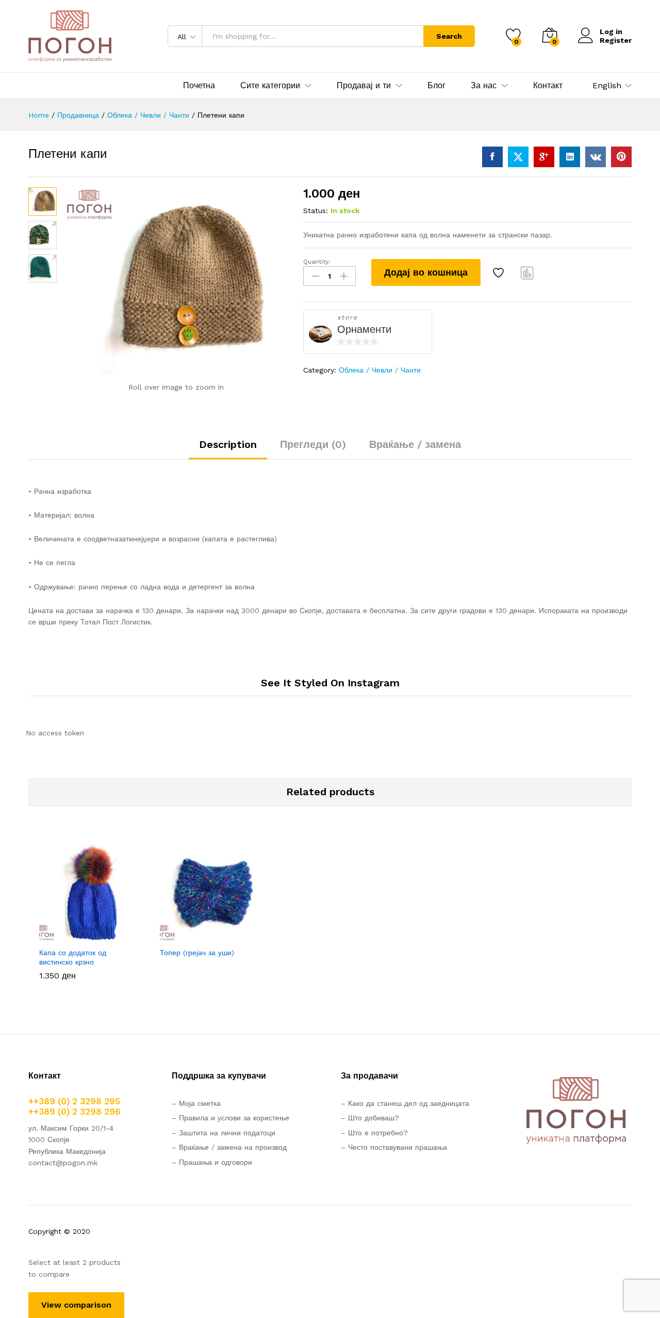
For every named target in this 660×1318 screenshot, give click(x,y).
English (606, 86)
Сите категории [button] (270, 86)
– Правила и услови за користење (230, 1118)
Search (449, 36)
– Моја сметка (196, 1103)
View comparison (76, 1305)
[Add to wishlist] (499, 272)
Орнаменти (364, 329)
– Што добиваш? (370, 1118)
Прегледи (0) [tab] (313, 444)
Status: (315, 210)
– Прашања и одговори (212, 1162)
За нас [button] (484, 86)
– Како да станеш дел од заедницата (405, 1103)
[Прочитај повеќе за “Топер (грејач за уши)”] (174, 935)
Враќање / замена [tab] (415, 444)
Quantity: (316, 262)
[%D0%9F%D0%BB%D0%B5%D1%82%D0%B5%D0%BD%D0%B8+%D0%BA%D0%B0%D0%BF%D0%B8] (518, 157)
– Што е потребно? (374, 1133)
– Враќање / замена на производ (229, 1147)
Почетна (199, 86)
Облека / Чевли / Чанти (380, 370)
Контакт (548, 86)
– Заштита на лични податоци (223, 1133)
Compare (527, 272)
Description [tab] (228, 444)
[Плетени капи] (492, 157)
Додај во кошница (426, 272)
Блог (436, 86)
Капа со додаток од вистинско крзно (72, 957)
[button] (53, 935)
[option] (88, 913)
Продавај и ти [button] (364, 86)
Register (616, 40)
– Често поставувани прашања (394, 1147)
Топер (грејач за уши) (197, 953)
